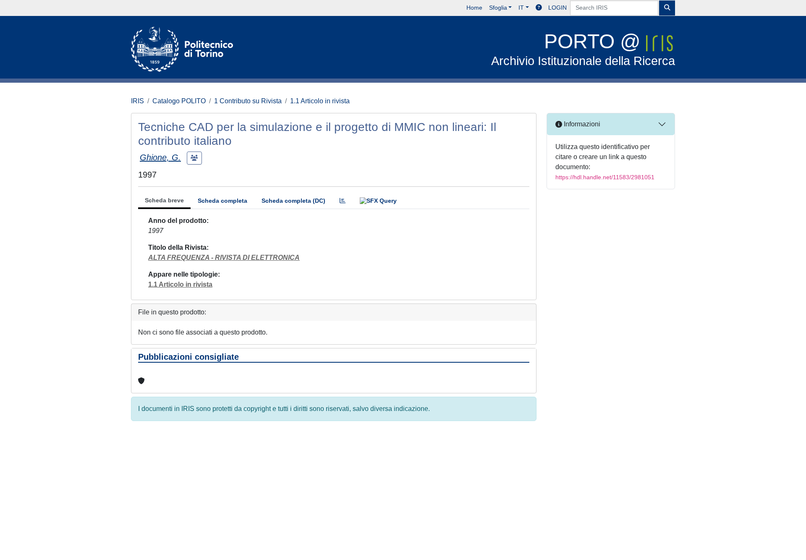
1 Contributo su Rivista (248, 101)
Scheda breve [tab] (164, 200)
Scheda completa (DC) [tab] (293, 200)
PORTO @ (583, 49)
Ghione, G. (160, 157)
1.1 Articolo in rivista (320, 101)
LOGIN (557, 7)
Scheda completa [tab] (222, 200)
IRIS (137, 101)
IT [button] (521, 7)
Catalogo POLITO (179, 101)
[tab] (342, 201)
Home (474, 7)
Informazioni (581, 124)
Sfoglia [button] (498, 7)
